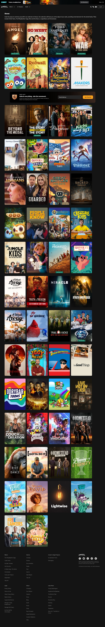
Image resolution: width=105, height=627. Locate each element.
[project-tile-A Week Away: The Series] (15, 326)
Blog (27, 600)
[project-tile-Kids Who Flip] (81, 120)
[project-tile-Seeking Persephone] (59, 120)
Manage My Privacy (9, 607)
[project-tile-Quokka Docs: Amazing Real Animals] (37, 155)
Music (27, 605)
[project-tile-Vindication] (59, 428)
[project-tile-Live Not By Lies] (81, 394)
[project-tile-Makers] (81, 73)
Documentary (29, 563)
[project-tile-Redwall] (37, 73)
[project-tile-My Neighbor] (37, 326)
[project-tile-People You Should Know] (37, 223)
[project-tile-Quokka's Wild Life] (81, 257)
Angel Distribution (30, 614)
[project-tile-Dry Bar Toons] (15, 394)
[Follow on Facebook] (80, 558)
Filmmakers (51, 560)
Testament (50, 608)
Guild (27, 602)
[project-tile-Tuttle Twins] (81, 497)
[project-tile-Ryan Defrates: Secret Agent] (59, 360)
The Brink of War (52, 594)
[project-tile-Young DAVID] (37, 497)
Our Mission (29, 591)
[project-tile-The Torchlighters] (59, 223)
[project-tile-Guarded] (37, 189)
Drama (28, 560)
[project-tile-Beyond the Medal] (15, 120)
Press (27, 597)
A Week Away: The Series (11, 569)
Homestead (7, 572)
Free (27, 569)
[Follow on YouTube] (84, 558)
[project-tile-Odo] (15, 223)
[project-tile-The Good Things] (81, 360)
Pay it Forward (29, 611)
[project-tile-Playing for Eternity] (81, 462)
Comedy (28, 557)
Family (27, 566)
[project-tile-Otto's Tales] (59, 155)
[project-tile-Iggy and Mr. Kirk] (37, 360)
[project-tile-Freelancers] (15, 531)
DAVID (49, 605)
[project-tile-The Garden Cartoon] (59, 394)
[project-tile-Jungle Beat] (37, 531)
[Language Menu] (93, 7)
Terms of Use (8, 591)
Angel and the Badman (53, 591)
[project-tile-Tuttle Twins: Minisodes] (15, 497)
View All (6, 580)
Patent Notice (8, 597)
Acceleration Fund (52, 557)
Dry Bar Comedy (9, 563)
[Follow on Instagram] (92, 558)
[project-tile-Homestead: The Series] (81, 428)
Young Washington (53, 588)
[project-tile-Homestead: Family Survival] (59, 462)
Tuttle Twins (7, 560)
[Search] (91, 7)
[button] (14, 7)
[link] (20, 7)
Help (27, 620)
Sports (28, 572)
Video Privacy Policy (9, 594)
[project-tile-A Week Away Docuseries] (15, 291)
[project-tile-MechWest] (37, 257)
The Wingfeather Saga (10, 557)
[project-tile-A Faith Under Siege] (81, 291)
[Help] (96, 7)
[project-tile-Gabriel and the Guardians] (37, 428)
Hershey (50, 602)
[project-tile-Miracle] (59, 291)
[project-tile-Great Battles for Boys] (59, 189)
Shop (27, 608)
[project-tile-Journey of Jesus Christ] (15, 155)
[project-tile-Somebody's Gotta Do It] (37, 462)
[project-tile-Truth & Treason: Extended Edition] (37, 291)
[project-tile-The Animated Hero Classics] (59, 73)
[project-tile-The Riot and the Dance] (15, 462)
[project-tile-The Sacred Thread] (81, 189)
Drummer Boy (51, 600)
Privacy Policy (8, 588)
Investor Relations (30, 617)
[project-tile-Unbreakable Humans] (15, 189)
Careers (28, 594)
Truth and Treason (9, 574)
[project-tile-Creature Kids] (81, 223)
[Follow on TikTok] (96, 558)
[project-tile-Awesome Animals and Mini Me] (15, 73)
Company (28, 588)
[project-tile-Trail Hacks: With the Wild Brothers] (59, 326)
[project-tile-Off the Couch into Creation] (15, 428)
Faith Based (29, 574)
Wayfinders (7, 577)
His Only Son (8, 566)
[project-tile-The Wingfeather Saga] (81, 155)
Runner (50, 597)
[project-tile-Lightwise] (59, 497)
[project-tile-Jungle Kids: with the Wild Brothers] (15, 257)
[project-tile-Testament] (15, 360)
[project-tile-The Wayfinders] (37, 394)
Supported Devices (9, 600)
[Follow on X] (88, 558)
